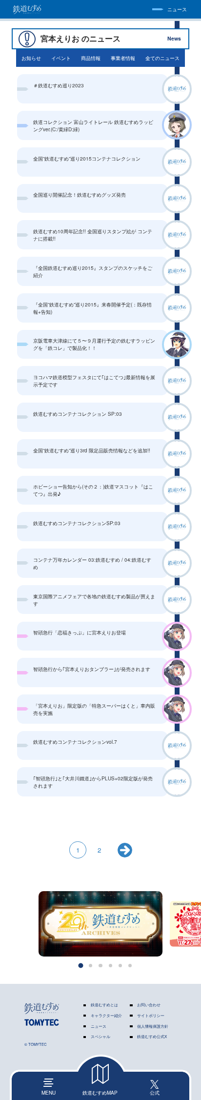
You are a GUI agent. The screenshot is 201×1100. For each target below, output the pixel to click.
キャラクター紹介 (106, 1015)
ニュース (98, 1026)
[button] (81, 965)
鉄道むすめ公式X (152, 1036)
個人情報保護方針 (152, 1026)
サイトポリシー (150, 1015)
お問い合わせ (149, 1004)
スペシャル (100, 1036)
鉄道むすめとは (104, 1004)
